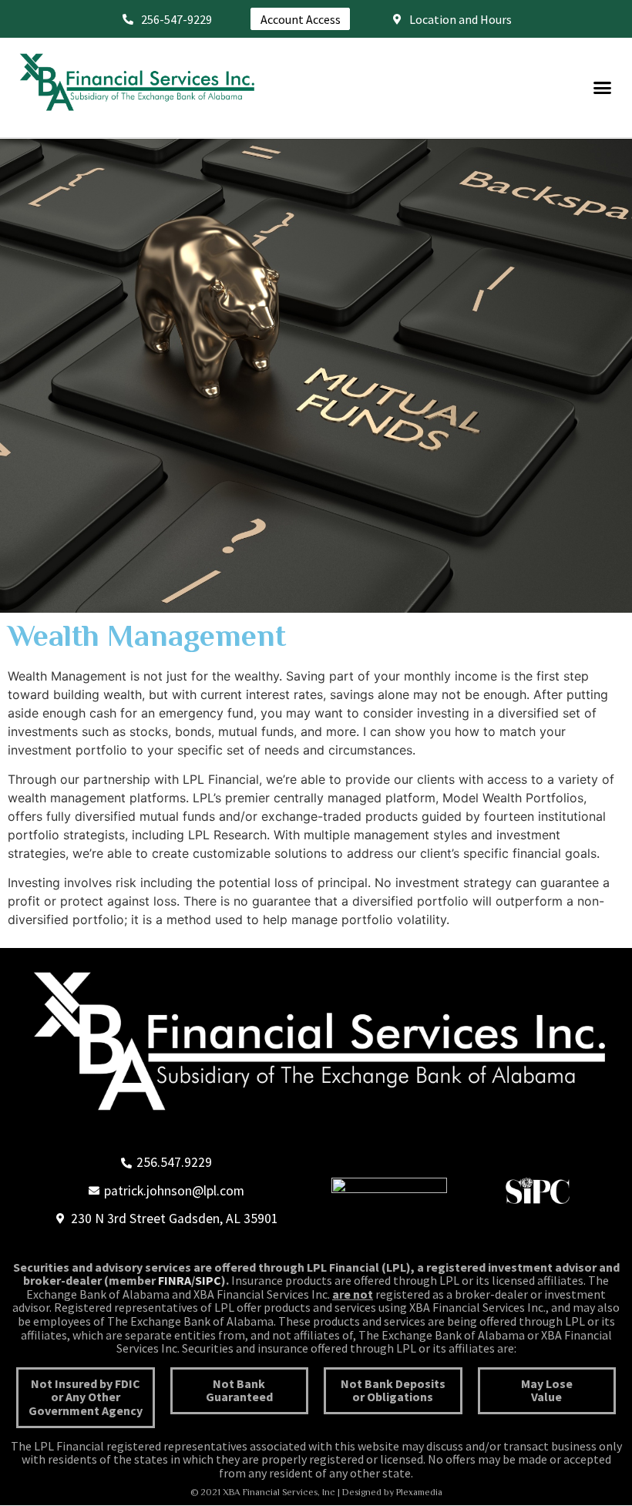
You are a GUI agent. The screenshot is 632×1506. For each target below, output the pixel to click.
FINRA (174, 1280)
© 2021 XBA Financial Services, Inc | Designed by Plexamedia (316, 1492)
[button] (602, 88)
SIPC (208, 1280)
